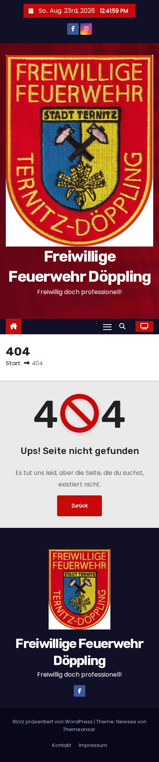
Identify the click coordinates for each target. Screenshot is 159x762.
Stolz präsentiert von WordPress (53, 721)
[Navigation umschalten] (107, 326)
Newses (126, 721)
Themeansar (79, 729)
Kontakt (61, 745)
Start (13, 363)
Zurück (79, 505)
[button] (124, 326)
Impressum (93, 745)
